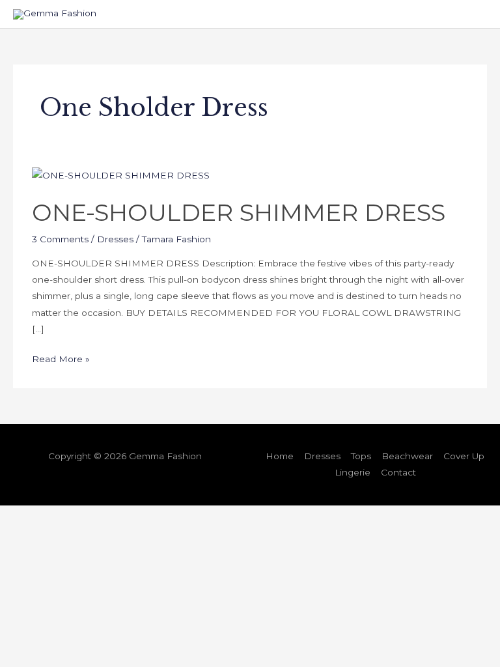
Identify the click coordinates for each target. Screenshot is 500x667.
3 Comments (60, 239)
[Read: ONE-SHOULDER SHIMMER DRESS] (121, 175)
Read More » (61, 357)
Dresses (115, 239)
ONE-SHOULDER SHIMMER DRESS (238, 212)
